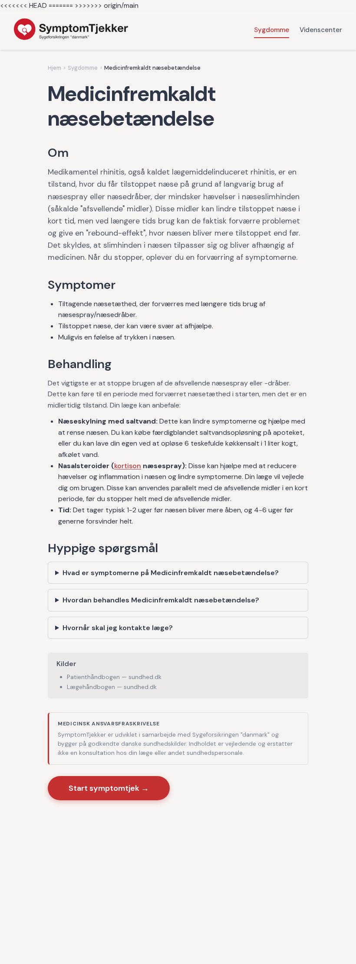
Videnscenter (321, 30)
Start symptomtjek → (109, 788)
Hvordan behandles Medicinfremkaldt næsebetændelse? (161, 600)
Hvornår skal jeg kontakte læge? (118, 627)
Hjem (54, 67)
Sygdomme (271, 30)
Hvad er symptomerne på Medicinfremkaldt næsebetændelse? (171, 572)
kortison (127, 465)
